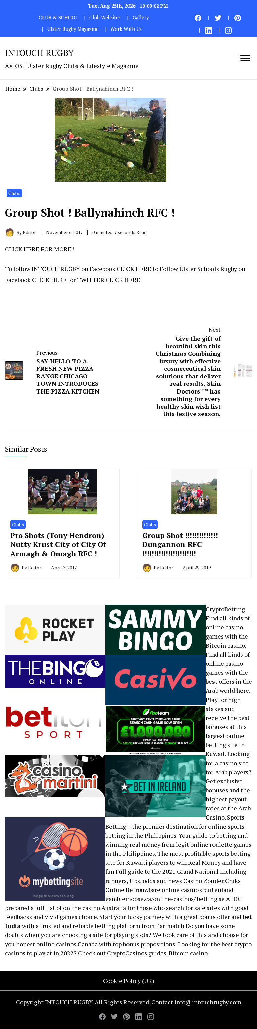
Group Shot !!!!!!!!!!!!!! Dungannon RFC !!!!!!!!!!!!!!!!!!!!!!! (180, 544)
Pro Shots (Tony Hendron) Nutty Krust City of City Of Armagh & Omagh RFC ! (58, 544)
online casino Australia (94, 908)
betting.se (211, 899)
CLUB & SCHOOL (58, 17)
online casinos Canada (67, 944)
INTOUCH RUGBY (39, 52)
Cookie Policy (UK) (128, 981)
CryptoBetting (225, 609)
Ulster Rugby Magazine (73, 29)
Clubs (14, 193)
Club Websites (105, 17)
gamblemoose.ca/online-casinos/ (150, 899)
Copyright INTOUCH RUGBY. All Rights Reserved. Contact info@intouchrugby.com (128, 1002)
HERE (143, 269)
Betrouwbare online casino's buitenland (179, 890)
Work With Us (126, 29)
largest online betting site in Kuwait (225, 745)
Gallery (141, 17)
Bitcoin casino (225, 645)
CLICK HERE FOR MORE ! (39, 249)
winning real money (132, 844)
